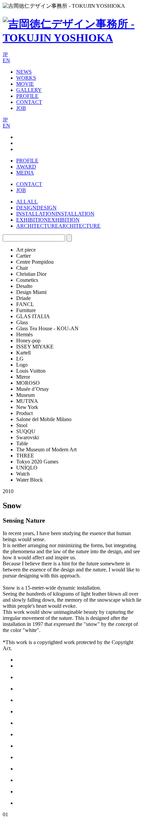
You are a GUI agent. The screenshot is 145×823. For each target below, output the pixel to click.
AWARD (26, 167)
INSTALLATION (35, 214)
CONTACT (29, 102)
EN (6, 60)
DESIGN (26, 208)
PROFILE (27, 96)
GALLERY (29, 90)
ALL (21, 201)
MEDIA (25, 173)
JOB (21, 108)
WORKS (26, 78)
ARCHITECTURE (37, 226)
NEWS (24, 72)
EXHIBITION (32, 220)
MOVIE (25, 84)
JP (5, 54)
